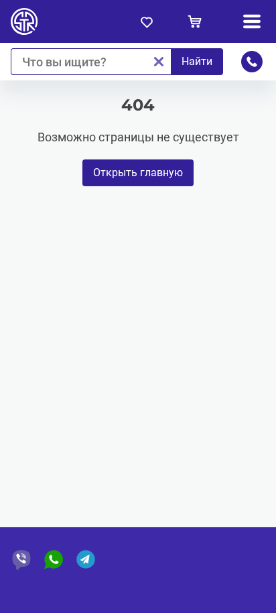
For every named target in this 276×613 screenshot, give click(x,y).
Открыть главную (138, 172)
